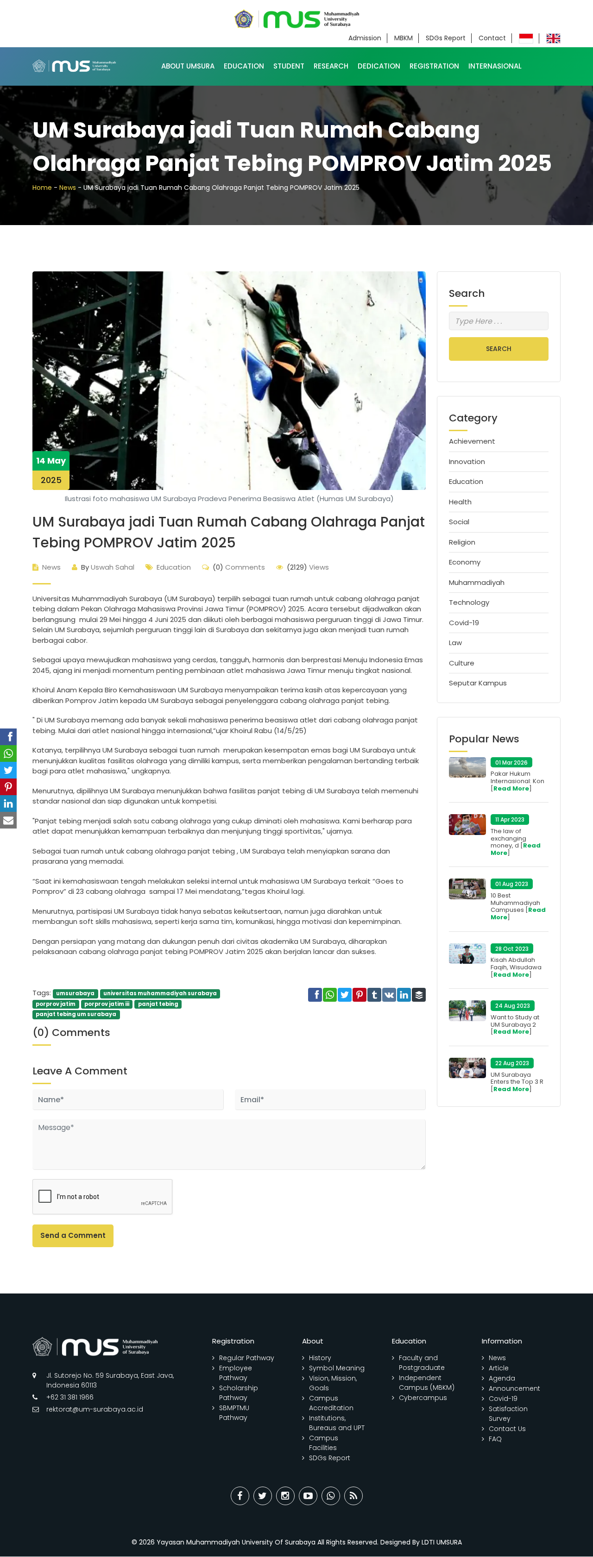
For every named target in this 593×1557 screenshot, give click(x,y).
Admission (364, 38)
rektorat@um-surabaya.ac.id (94, 1409)
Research (331, 66)
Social (459, 522)
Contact (492, 38)
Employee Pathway (235, 1372)
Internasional (495, 66)
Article (499, 1368)
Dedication (379, 66)
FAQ (495, 1439)
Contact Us (507, 1428)
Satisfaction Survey (508, 1413)
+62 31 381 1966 (70, 1397)
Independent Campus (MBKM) (426, 1382)
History (320, 1357)
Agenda (502, 1378)
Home (42, 187)
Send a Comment (73, 1235)
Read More (511, 788)
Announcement (514, 1388)
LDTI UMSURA (442, 1542)
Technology (469, 602)
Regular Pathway (246, 1357)
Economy (464, 562)
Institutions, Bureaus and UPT (337, 1422)
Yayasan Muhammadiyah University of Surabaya (236, 1542)
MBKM (403, 38)
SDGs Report (446, 38)
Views (308, 567)
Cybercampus (423, 1397)
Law (455, 642)
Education (244, 66)
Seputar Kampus (478, 683)
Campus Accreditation (331, 1403)
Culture (461, 663)
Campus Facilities (323, 1442)
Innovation (467, 461)
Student (288, 66)
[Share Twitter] (262, 1496)
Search (498, 348)
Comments (239, 567)
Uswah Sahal (107, 567)
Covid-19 (464, 623)
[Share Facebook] (240, 1496)
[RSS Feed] (353, 1496)
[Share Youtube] (308, 1496)
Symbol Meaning (337, 1368)
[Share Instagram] (285, 1496)
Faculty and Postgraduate (422, 1362)
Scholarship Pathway (238, 1392)
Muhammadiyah (477, 582)
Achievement (472, 441)
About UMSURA (187, 66)
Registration (434, 66)
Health (460, 502)
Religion (462, 542)
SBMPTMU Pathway (234, 1412)
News (67, 187)
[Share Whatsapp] (331, 1496)
